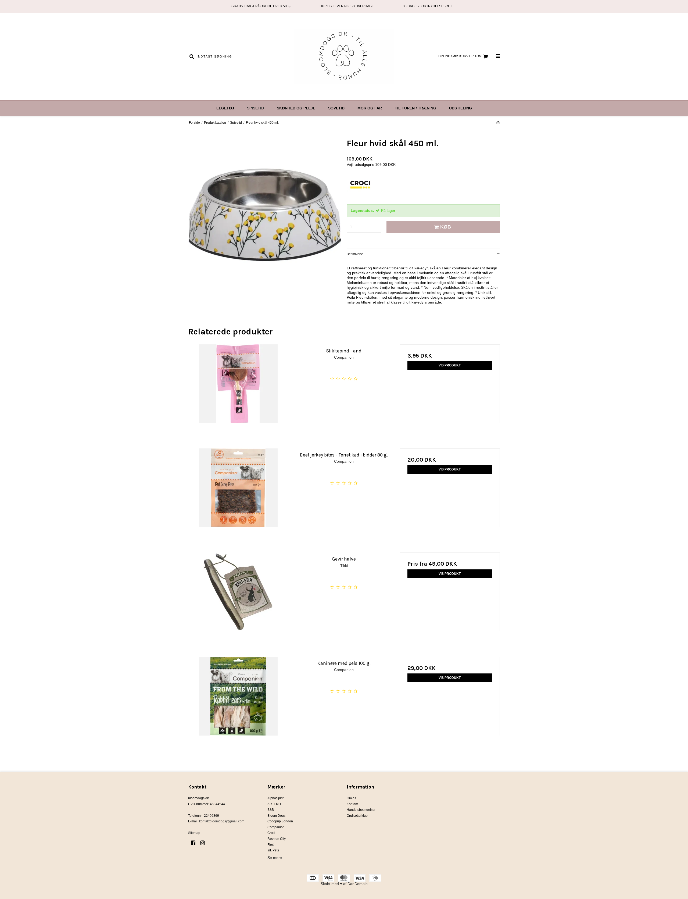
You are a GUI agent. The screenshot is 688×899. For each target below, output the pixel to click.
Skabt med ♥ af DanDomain (344, 884)
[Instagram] (204, 843)
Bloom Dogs (276, 816)
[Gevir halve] (238, 602)
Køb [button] (445, 227)
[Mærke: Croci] (360, 187)
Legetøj (225, 108)
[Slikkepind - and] (238, 394)
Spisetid (255, 108)
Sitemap (194, 833)
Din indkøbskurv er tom (460, 56)
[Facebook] (195, 843)
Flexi (270, 845)
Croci (271, 833)
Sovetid (336, 108)
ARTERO (274, 804)
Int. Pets (273, 850)
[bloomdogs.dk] (344, 56)
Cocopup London (280, 821)
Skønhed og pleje (296, 108)
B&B (270, 810)
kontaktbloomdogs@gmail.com (221, 821)
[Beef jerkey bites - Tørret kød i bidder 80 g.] (238, 498)
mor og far (369, 108)
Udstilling (460, 108)
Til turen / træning (415, 108)
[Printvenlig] (498, 122)
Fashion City (276, 839)
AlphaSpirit (275, 798)
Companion (276, 827)
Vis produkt (450, 365)
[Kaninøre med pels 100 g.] (238, 707)
